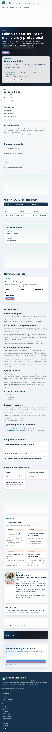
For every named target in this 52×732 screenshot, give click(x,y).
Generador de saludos (8, 701)
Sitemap (5, 728)
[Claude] (21, 79)
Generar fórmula (10, 298)
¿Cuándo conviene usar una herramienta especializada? (20, 449)
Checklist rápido (8, 104)
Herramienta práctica (9, 107)
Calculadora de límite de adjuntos (15, 428)
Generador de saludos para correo (15, 430)
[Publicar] (6, 625)
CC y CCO (5, 706)
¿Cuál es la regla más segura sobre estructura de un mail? (20, 444)
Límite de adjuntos (7, 697)
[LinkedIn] (14, 625)
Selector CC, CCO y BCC (13, 427)
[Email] (24, 625)
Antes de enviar (8, 94)
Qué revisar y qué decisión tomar (12, 101)
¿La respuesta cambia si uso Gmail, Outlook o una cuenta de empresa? (23, 458)
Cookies (5, 726)
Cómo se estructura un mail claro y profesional (18, 7)
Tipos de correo (7, 709)
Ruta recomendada (8, 97)
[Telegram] (21, 625)
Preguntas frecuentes (9, 113)
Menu (47, 2)
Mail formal (6, 714)
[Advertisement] (26, 17)
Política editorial (33, 600)
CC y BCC (5, 711)
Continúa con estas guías (10, 116)
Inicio (3, 7)
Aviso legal (5, 723)
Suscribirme (26, 661)
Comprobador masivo (8, 699)
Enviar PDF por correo (8, 708)
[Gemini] (17, 79)
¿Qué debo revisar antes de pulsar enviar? (16, 453)
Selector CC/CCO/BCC (8, 696)
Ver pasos (5, 52)
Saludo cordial (6, 713)
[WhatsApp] (17, 625)
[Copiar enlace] (28, 625)
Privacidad (26, 664)
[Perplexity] (10, 79)
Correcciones (41, 600)
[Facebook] (10, 625)
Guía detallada (7, 110)
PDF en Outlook (7, 716)
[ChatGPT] (7, 79)
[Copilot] (14, 79)
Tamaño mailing (7, 718)
